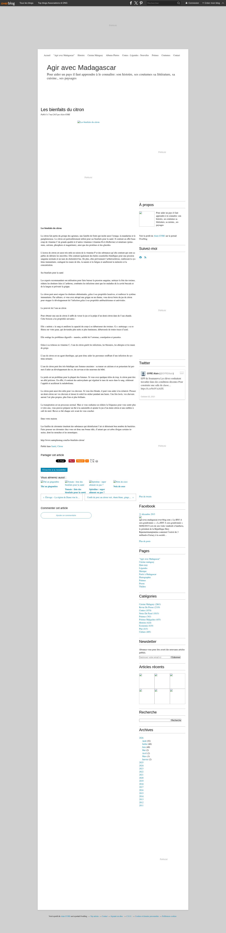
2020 (141, 777)
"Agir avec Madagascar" (64, 55)
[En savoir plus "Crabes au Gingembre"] (177, 696)
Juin (144, 747)
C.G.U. (129, 916)
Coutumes (166, 55)
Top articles (94, 916)
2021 (141, 774)
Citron (60, 446)
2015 (141, 793)
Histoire (81, 55)
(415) (143, 628)
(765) (145, 616)
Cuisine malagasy (146, 561)
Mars (144, 756)
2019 (141, 780)
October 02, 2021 (148, 396)
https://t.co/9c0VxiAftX (152, 388)
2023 (141, 768)
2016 (141, 790)
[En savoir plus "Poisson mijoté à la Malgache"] (162, 681)
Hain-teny (143, 565)
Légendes (143, 568)
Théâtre (142, 586)
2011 (141, 805)
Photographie (145, 577)
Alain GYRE (159, 235)
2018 (141, 783)
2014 (141, 796)
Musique (143, 571)
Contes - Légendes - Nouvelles (135, 55)
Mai (144, 750)
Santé (53, 446)
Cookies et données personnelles (147, 916)
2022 (141, 771)
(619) (146, 625)
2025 (141, 762)
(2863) (150, 604)
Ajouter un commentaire (66, 515)
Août (144, 740)
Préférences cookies (169, 916)
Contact (176, 55)
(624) (145, 622)
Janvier (145, 759)
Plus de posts (144, 541)
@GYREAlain (166, 373)
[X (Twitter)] (136, 3)
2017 (141, 787)
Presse (142, 583)
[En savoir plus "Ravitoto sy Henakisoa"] (177, 681)
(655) (150, 619)
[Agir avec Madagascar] (147, 219)
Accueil (47, 55)
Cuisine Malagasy (95, 55)
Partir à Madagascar (147, 574)
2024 (141, 765)
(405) (145, 631)
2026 (141, 737)
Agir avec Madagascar (81, 67)
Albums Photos (112, 55)
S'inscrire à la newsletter (54, 470)
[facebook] (131, 3)
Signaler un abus (117, 916)
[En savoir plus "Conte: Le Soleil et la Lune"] (162, 696)
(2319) (149, 607)
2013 (141, 799)
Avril (144, 753)
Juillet (144, 743)
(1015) (149, 613)
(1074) (145, 610)
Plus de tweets (145, 496)
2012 (141, 802)
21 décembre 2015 (147, 514)
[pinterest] (141, 3)
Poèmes (155, 55)
